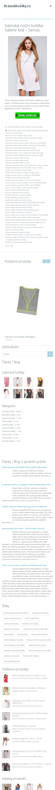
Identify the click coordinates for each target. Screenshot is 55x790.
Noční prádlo (10, 220)
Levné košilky (35, 185)
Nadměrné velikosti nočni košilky (18, 200)
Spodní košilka (30, 225)
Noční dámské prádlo (36, 202)
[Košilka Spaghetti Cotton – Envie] (6, 741)
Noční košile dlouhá (13, 207)
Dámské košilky (13, 127)
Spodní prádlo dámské (14, 227)
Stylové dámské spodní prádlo (17, 232)
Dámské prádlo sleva (13, 153)
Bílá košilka (12, 130)
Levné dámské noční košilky (16, 182)
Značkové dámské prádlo (16, 240)
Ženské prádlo (24, 237)
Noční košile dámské (31, 205)
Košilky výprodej (23, 177)
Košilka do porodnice (13, 172)
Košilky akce (34, 172)
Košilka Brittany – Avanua (24, 725)
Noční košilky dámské (14, 210)
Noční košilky (7, 421)
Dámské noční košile (37, 143)
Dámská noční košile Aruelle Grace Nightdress (28, 702)
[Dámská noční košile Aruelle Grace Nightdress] (6, 704)
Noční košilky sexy (13, 217)
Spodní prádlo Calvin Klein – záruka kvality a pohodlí (23, 528)
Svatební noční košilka (14, 234)
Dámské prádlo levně (31, 150)
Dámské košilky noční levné (16, 140)
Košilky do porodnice (13, 175)
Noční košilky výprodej (30, 217)
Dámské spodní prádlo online (17, 163)
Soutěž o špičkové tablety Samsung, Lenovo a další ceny (24, 506)
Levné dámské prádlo (37, 182)
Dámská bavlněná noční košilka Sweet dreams (30, 714)
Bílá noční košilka (25, 130)
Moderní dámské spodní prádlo (18, 195)
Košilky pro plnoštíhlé (31, 175)
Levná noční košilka (32, 180)
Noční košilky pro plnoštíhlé (37, 215)
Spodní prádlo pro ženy (33, 227)
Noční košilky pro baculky (15, 215)
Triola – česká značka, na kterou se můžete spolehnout (24, 565)
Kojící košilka (37, 167)
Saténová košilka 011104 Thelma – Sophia (32, 763)
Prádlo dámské (40, 220)
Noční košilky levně (31, 210)
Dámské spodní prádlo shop (16, 165)
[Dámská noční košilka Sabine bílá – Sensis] (27, 66)
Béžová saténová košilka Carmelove (29, 688)
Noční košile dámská (13, 205)
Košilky (26, 172)
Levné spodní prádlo (30, 187)
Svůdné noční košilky (32, 234)
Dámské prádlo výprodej (33, 153)
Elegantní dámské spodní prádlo (18, 167)
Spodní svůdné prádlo (14, 230)
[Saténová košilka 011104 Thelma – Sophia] (6, 767)
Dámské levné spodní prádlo (17, 143)
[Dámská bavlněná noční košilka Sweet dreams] (6, 716)
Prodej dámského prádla (29, 222)
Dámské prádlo (29, 148)
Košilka (29, 170)
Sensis (42, 222)
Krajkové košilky (8, 418)
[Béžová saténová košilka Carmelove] (6, 691)
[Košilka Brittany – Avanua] (6, 729)
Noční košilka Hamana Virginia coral (29, 675)
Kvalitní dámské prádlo (14, 180)
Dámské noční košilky (37, 145)
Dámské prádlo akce (13, 150)
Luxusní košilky (8, 428)
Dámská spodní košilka (32, 138)
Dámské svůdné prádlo (38, 165)
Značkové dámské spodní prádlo (18, 242)
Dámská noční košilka (14, 138)
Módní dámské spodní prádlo (17, 197)
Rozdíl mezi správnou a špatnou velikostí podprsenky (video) (26, 484)
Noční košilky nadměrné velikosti (18, 212)
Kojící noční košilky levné (15, 170)
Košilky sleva (10, 177)
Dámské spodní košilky (14, 155)
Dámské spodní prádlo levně (16, 160)
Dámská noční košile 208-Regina (20, 336)
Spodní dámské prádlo (14, 225)
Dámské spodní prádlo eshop (17, 158)
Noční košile (25, 127)
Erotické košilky (8, 441)
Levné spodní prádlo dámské (17, 190)
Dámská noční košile (14, 133)
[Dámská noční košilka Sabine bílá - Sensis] (27, 115)
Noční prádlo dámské (25, 220)
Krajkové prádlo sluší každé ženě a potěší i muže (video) (24, 467)
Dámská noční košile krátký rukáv (18, 135)
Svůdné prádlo (11, 237)
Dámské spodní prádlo (34, 155)
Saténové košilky (9, 431)
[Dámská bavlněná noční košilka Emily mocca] (6, 754)
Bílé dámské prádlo (40, 130)
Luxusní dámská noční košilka (17, 192)
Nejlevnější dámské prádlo (16, 202)
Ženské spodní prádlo (39, 237)
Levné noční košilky (13, 187)
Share (7, 246)
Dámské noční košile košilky (16, 145)
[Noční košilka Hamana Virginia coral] (6, 678)
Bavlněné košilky (8, 415)
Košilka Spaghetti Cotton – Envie (27, 738)
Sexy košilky (7, 438)
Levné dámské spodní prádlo (17, 185)
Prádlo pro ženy (11, 222)
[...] (50, 476)
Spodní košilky (37, 127)
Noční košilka (27, 207)
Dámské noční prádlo (13, 148)
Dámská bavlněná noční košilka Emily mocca (29, 752)
